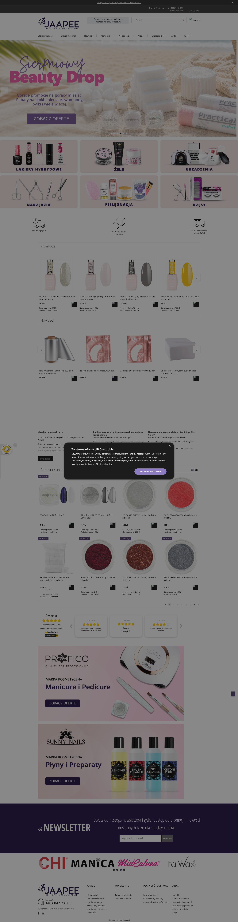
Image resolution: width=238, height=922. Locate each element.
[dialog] (119, 461)
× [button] (170, 446)
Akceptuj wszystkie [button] (150, 471)
